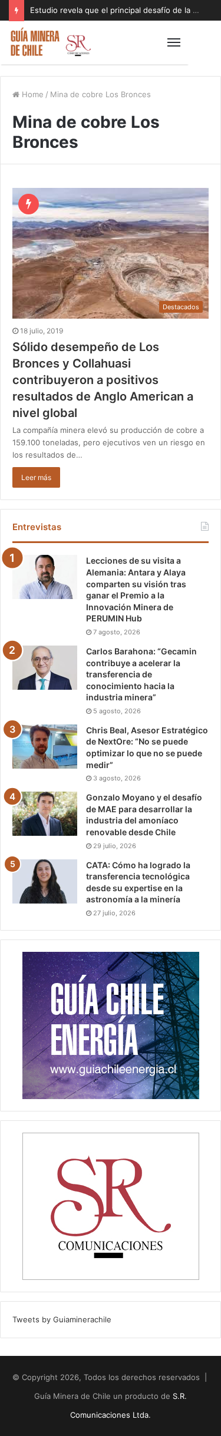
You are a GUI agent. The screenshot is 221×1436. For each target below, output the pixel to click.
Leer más (36, 477)
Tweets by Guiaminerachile (61, 1319)
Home (31, 94)
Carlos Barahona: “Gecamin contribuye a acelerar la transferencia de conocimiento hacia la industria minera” (141, 674)
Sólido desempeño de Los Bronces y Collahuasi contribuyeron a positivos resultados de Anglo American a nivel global (102, 380)
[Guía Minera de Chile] (50, 42)
